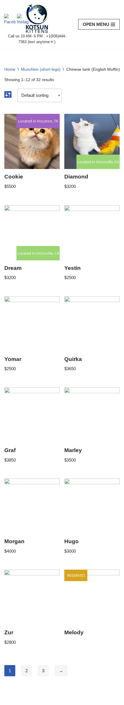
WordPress (52, 699)
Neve (9, 699)
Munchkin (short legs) (41, 69)
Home (9, 69)
